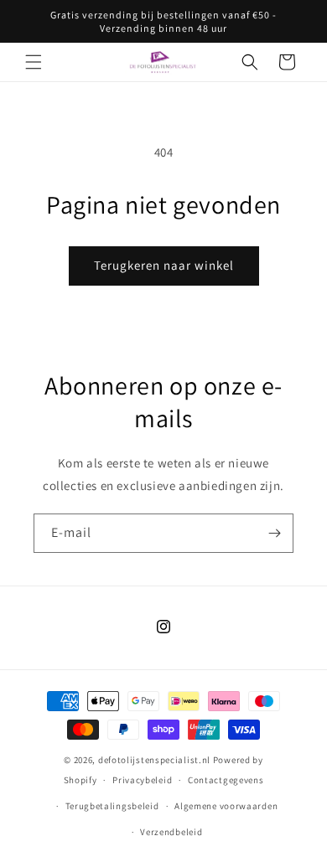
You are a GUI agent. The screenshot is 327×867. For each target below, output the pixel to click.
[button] (33, 62)
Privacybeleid (142, 780)
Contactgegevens (226, 780)
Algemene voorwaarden (226, 806)
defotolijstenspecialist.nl (154, 760)
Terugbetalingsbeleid (112, 806)
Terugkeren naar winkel (164, 265)
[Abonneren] (274, 533)
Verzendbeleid (171, 832)
